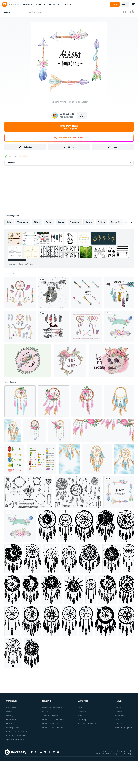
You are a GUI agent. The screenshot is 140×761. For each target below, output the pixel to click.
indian (49, 222)
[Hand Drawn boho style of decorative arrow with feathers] (53, 292)
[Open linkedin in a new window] (41, 752)
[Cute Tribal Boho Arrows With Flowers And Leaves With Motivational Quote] (27, 360)
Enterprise (11, 719)
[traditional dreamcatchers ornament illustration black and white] (47, 526)
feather (101, 222)
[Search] (124, 12)
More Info (11, 162)
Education (10, 723)
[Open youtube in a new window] (58, 752)
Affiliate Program (50, 715)
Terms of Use (98, 753)
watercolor (23, 222)
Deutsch (118, 719)
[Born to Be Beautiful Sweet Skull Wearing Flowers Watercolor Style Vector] (112, 360)
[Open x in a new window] (54, 752)
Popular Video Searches (53, 727)
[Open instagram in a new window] (36, 752)
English (117, 707)
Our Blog (82, 719)
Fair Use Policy (125, 753)
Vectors (12, 4)
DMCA (45, 711)
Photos (26, 4)
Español (118, 711)
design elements (119, 222)
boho (9, 222)
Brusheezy (11, 707)
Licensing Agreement (52, 707)
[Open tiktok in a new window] (49, 752)
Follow (81, 117)
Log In (125, 4)
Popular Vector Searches (53, 719)
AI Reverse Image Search (17, 731)
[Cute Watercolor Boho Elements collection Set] (20, 326)
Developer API (12, 727)
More (66, 4)
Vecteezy (10, 711)
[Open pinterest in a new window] (45, 752)
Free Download (69, 127)
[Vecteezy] (4, 4)
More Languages (122, 727)
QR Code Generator (15, 739)
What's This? (23, 156)
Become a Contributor (88, 723)
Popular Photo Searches (53, 723)
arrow (61, 222)
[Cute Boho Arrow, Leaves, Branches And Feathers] (70, 360)
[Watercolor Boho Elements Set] (86, 326)
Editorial (53, 4)
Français (118, 723)
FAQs (80, 707)
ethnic (37, 222)
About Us (82, 715)
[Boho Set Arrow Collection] (86, 292)
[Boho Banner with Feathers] (119, 326)
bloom (89, 222)
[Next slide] (129, 222)
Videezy (9, 715)
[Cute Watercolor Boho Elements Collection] (20, 292)
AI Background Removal (17, 735)
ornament (75, 222)
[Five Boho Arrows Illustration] (119, 492)
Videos (39, 4)
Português (119, 715)
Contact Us (83, 711)
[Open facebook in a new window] (32, 752)
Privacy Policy (111, 753)
